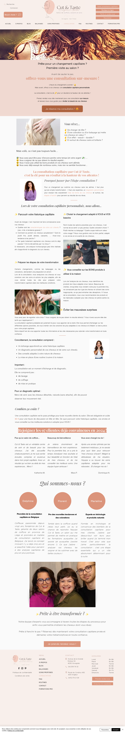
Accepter (116, 730)
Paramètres (105, 730)
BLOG (41, 666)
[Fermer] (122, 729)
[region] (28, 501)
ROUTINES (43, 682)
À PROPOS (43, 662)
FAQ (40, 679)
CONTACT (42, 686)
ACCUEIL (42, 659)
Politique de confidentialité (22, 672)
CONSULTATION (45, 676)
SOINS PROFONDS (46, 672)
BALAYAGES (43, 669)
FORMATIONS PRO (46, 689)
